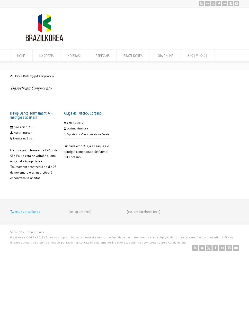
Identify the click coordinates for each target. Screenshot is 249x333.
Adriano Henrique (77, 128)
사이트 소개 (197, 55)
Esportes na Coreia (78, 134)
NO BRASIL (75, 55)
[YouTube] (236, 3)
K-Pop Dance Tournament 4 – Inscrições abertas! (31, 115)
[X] (213, 3)
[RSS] (201, 3)
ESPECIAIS (103, 55)
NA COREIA (46, 55)
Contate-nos (36, 232)
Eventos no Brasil (23, 138)
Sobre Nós (17, 232)
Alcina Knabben (23, 132)
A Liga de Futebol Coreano (83, 113)
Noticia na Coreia (99, 134)
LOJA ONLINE (165, 55)
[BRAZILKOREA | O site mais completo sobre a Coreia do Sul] (44, 40)
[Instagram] (230, 3)
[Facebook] (218, 3)
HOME (21, 55)
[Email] (207, 3)
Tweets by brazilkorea (25, 212)
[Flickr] (224, 3)
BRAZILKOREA (133, 55)
